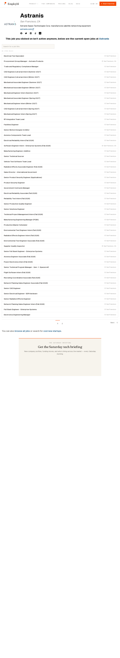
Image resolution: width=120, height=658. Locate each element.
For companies (48, 4)
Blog (71, 4)
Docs (78, 4)
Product (32, 4)
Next (112, 323)
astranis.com (26, 29)
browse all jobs (22, 331)
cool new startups (52, 331)
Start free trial (108, 4)
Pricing (61, 4)
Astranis (104, 38)
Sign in (94, 4)
